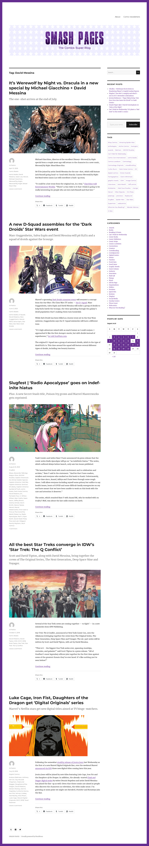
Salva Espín (17, 321)
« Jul (113, 357)
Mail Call (112, 276)
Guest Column (114, 269)
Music (111, 280)
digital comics (113, 173)
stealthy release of (70, 762)
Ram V (20, 516)
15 (137, 341)
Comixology (127, 161)
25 (119, 349)
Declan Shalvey (14, 789)
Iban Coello (19, 498)
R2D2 (11, 321)
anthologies (112, 146)
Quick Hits (112, 292)
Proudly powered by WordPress (32, 836)
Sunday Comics (114, 301)
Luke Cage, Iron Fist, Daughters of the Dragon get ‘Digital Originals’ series (48, 700)
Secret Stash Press (20, 519)
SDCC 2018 (20, 800)
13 (128, 341)
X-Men (110, 211)
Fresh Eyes (112, 262)
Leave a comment (15, 189)
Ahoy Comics (112, 142)
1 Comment (13, 529)
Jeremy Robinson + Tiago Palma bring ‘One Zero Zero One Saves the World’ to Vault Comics (124, 100)
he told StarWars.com (57, 336)
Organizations (114, 285)
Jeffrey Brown (19, 500)
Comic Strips (113, 241)
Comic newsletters (131, 17)
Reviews (112, 294)
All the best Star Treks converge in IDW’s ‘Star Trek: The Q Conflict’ (51, 547)
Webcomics (113, 305)
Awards (111, 228)
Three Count (113, 303)
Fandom (112, 260)
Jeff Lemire (132, 184)
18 (119, 345)
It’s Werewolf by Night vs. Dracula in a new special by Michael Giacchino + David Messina (53, 87)
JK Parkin (12, 165)
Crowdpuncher (114, 253)
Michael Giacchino (15, 179)
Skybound (128, 196)
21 (133, 345)
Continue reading (42, 196)
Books (111, 230)
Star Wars (130, 199)
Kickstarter (112, 188)
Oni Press (130, 192)
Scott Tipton (13, 643)
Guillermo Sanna (22, 791)
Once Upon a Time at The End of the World (18, 512)
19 (123, 345)
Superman (112, 203)
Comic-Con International (117, 158)
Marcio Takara (19, 505)
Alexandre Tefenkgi (20, 473)
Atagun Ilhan (13, 475)
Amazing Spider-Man (127, 142)
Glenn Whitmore (126, 177)
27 (128, 349)
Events (111, 257)
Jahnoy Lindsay (21, 793)
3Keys (11, 473)
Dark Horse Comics (20, 491)
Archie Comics (124, 146)
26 (123, 349)
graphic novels (113, 180)
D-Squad (22, 314)
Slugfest (12, 470)
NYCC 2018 (22, 641)
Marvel (25, 177)
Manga (111, 278)
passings (111, 196)
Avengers (134, 146)
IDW (15, 641)
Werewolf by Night (15, 181)
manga (135, 188)
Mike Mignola (120, 192)
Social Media (113, 299)
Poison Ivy (17, 514)
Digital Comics (14, 774)
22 (137, 345)
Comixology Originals (115, 165)
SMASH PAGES (14, 836)
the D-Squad (81, 303)
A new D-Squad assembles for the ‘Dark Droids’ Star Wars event (50, 227)
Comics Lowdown (114, 161)
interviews (111, 184)
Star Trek (21, 643)
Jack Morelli (121, 184)
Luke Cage (13, 798)
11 (119, 341)
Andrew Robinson (15, 777)
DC (21, 493)
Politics (111, 287)
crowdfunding (131, 165)
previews (119, 196)
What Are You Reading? (116, 207)
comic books (13, 174)
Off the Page (113, 283)
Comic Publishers (115, 239)
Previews (112, 289)
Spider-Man (120, 199)
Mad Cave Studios (124, 188)
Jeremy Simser (14, 503)
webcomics (122, 203)
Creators (112, 248)
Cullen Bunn (112, 169)
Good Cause (113, 264)
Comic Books (13, 171)
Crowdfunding (114, 251)
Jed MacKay (13, 795)
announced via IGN (43, 768)
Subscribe (133, 124)
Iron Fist (12, 793)
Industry (112, 271)
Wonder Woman (133, 207)
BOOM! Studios (128, 150)
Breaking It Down (115, 232)
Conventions (113, 246)
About (117, 17)
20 (128, 345)
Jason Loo (19, 177)
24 (114, 349)
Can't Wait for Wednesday (117, 154)
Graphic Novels (114, 267)
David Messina (14, 317)
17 (114, 345)
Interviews (112, 273)
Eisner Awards (125, 173)
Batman (118, 150)
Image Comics (131, 180)
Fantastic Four (14, 496)
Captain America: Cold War (18, 482)
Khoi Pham (22, 795)
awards (110, 150)
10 (114, 341)
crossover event (64, 300)
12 (123, 341)
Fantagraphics (113, 177)
